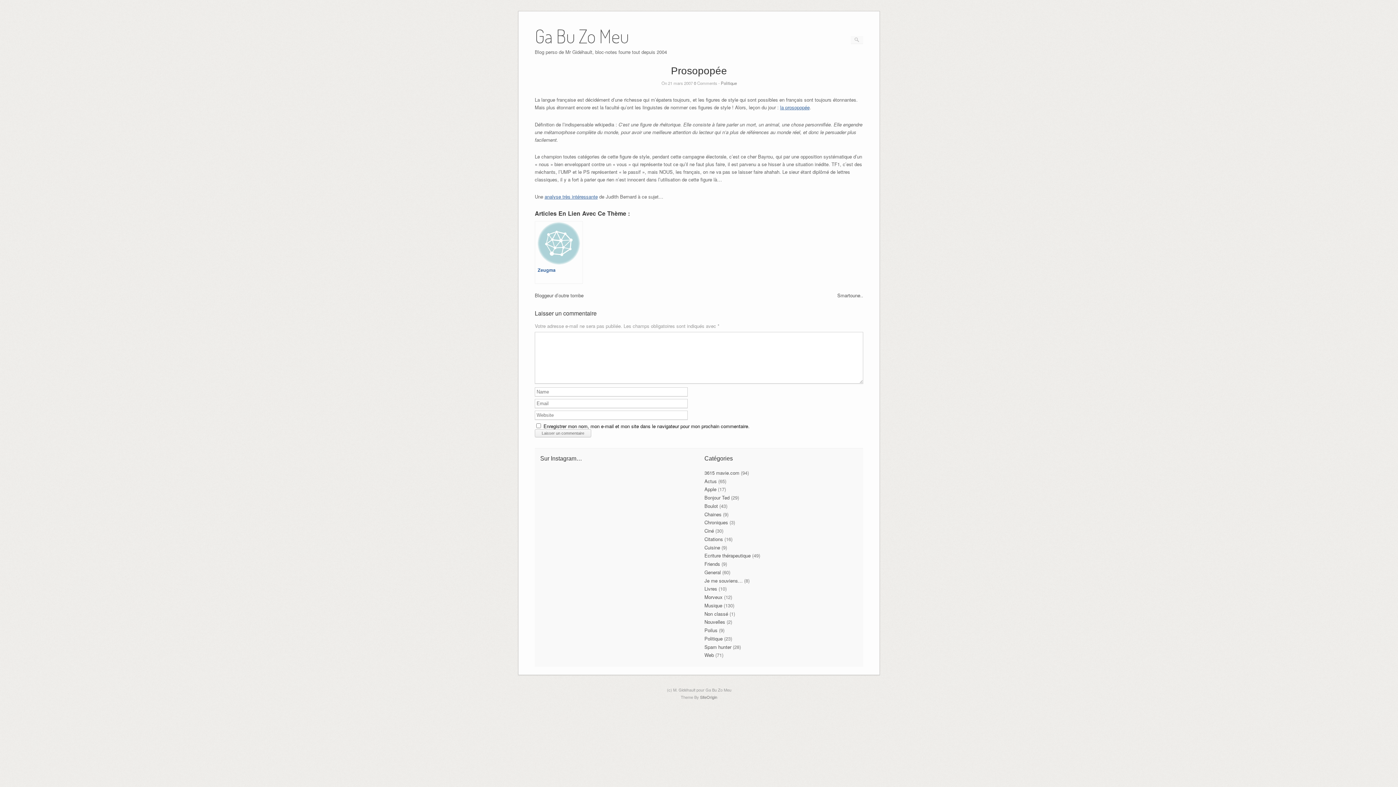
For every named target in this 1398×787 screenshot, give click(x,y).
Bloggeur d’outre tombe (559, 295)
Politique (729, 83)
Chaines (713, 514)
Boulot (711, 505)
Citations (713, 539)
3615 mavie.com (721, 472)
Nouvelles (714, 621)
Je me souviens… (723, 580)
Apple (710, 489)
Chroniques (716, 522)
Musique (713, 605)
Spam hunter (717, 646)
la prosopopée (795, 107)
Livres (710, 588)
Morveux (713, 597)
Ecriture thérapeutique (727, 555)
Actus (710, 481)
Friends (712, 563)
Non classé (716, 613)
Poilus (711, 630)
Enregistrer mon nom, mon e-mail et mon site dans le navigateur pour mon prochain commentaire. (647, 426)
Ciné (709, 530)
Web (709, 654)
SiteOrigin (708, 697)
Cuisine (712, 547)
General (712, 572)
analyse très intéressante (571, 196)
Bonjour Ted (717, 497)
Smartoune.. (850, 295)
